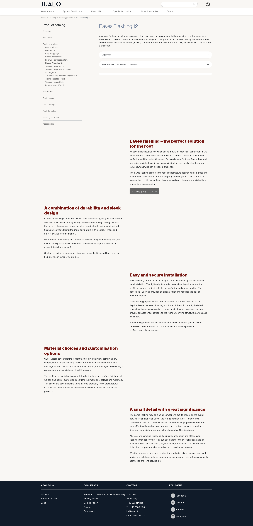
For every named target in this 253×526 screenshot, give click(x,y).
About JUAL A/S (49, 498)
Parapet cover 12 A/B (54, 85)
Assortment (46, 11)
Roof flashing (48, 98)
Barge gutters (51, 47)
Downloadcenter (149, 11)
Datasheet (106, 55)
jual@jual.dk (132, 511)
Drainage (47, 31)
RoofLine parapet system (56, 60)
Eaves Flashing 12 (54, 63)
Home (43, 17)
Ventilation (47, 37)
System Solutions (71, 11)
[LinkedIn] (173, 502)
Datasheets (90, 511)
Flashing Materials (51, 117)
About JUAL (97, 11)
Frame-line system (53, 57)
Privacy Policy (91, 498)
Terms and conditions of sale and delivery (104, 494)
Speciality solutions (123, 11)
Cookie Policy (91, 503)
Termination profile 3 (54, 82)
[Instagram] (173, 516)
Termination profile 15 (54, 66)
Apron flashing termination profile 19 (61, 76)
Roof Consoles (49, 111)
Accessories (48, 124)
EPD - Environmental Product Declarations (119, 64)
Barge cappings (52, 53)
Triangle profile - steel (55, 79)
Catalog (52, 17)
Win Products (49, 91)
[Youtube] (173, 509)
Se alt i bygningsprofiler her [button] (144, 191)
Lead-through (49, 104)
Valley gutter (50, 72)
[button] (209, 5)
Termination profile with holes (58, 69)
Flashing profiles (66, 17)
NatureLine (50, 50)
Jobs (43, 503)
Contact (171, 11)
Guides (87, 507)
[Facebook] (173, 495)
